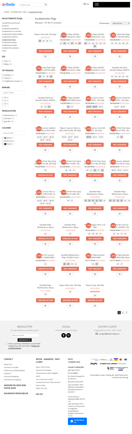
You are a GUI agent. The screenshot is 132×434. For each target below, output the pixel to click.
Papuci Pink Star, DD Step (45, 34)
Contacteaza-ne (79, 421)
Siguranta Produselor (16, 393)
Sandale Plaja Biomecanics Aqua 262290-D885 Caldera (45, 225)
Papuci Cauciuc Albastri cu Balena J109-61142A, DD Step (119, 162)
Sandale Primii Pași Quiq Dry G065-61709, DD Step (45, 162)
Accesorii (5, 26)
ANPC (38, 376)
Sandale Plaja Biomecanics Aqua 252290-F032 (45, 286)
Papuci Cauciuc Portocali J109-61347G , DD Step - (119, 99)
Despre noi (8, 364)
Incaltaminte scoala (9, 45)
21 (5, 100)
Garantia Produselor (43, 370)
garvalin (7, 121)
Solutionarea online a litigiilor (47, 373)
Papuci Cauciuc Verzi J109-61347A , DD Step (94, 99)
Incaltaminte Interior (10, 37)
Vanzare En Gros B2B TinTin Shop (15, 386)
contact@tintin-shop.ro (108, 333)
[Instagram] (68, 335)
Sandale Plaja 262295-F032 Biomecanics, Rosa (70, 35)
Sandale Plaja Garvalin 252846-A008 (95, 256)
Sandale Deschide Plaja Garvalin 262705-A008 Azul (45, 68)
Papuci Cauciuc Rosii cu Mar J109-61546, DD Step (70, 129)
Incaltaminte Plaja (9, 39)
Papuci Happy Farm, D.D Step (94, 225)
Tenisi (4, 51)
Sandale (7, 75)
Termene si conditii (11, 367)
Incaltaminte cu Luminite (11, 31)
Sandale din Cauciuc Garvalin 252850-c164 (119, 225)
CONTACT (8, 359)
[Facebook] (63, 335)
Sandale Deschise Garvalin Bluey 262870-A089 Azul (45, 99)
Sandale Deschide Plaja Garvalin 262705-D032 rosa (120, 35)
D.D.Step (7, 118)
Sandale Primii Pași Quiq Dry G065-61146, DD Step (95, 162)
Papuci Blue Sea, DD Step (70, 285)
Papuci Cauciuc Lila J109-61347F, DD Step (95, 129)
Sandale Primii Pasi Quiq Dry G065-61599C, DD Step (70, 162)
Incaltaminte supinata (10, 48)
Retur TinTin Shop (43, 367)
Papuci (6, 78)
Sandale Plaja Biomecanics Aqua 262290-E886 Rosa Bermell (120, 192)
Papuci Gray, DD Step (95, 285)
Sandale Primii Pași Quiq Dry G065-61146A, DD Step (70, 192)
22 (5, 103)
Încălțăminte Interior (12, 81)
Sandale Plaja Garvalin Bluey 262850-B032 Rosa (70, 99)
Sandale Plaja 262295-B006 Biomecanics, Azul (95, 68)
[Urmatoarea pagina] (126, 312)
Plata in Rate (41, 385)
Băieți (6, 64)
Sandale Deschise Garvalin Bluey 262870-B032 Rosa (120, 68)
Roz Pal (9, 141)
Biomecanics (9, 115)
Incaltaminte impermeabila (12, 34)
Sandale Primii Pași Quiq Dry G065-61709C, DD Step (119, 129)
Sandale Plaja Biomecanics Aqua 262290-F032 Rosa (95, 192)
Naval (8, 144)
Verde (9, 138)
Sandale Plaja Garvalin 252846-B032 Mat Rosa (119, 256)
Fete (6, 61)
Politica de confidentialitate (14, 370)
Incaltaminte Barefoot (10, 28)
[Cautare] (45, 5)
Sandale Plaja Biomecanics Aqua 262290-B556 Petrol (70, 225)
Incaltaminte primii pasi (11, 23)
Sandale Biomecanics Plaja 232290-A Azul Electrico (70, 256)
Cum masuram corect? (44, 379)
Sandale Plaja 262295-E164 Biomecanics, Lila (95, 35)
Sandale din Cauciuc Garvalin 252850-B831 (45, 256)
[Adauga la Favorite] (45, 56)
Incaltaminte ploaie (9, 42)
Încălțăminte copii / (19, 12)
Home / (7, 12)
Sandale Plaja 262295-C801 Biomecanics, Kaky (70, 68)
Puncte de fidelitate (11, 376)
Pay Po (39, 394)
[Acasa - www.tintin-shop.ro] (8, 5)
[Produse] (97, 5)
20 (5, 97)
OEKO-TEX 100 (41, 388)
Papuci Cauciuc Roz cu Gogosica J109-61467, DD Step (45, 192)
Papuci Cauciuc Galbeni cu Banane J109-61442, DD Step (45, 129)
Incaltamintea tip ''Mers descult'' (48, 382)
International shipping (12, 379)
